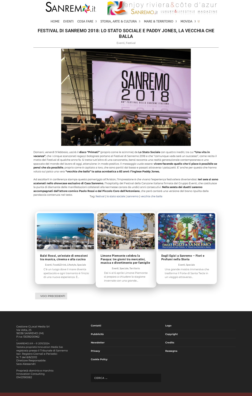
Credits (169, 342)
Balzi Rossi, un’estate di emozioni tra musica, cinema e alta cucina (64, 257)
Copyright (171, 334)
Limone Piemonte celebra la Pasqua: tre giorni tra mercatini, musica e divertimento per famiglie (125, 259)
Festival (131, 43)
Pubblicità (97, 334)
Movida (186, 21)
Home (55, 21)
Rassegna (171, 350)
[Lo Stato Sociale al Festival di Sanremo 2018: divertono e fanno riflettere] (126, 145)
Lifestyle (71, 264)
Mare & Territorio (158, 21)
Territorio (134, 268)
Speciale (81, 264)
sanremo (133, 196)
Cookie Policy (99, 359)
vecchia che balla (151, 196)
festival (100, 196)
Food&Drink (59, 264)
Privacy (95, 350)
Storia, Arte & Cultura (118, 21)
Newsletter (98, 342)
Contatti (96, 325)
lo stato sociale (116, 196)
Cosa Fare (85, 21)
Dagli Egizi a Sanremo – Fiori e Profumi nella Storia (183, 257)
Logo (168, 325)
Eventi (68, 21)
